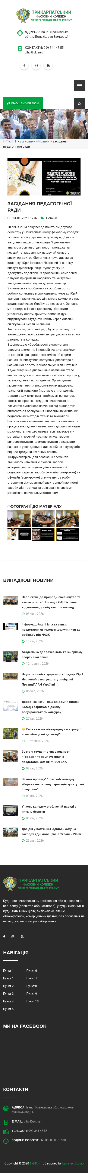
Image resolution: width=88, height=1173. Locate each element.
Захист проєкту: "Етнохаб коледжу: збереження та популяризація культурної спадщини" (53, 784)
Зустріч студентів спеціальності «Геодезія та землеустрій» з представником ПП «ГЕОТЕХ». (46, 756)
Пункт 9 (31, 993)
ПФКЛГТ (36, 1163)
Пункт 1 (8, 970)
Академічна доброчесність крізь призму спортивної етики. (52, 654)
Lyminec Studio (73, 1163)
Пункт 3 (8, 993)
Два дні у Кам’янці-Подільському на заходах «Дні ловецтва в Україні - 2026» (52, 831)
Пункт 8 (31, 986)
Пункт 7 (31, 978)
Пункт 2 (8, 986)
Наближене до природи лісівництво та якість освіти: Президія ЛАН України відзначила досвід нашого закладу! (51, 602)
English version (25, 103)
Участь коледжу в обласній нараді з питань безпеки (49, 809)
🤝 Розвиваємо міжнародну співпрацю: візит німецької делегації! (51, 731)
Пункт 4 (8, 1001)
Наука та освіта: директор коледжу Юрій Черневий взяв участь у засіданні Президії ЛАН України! (53, 679)
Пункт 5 (8, 1009)
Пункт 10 (32, 1001)
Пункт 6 (31, 970)
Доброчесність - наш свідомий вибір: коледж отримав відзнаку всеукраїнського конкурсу (50, 707)
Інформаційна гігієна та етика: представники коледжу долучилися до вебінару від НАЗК (51, 629)
